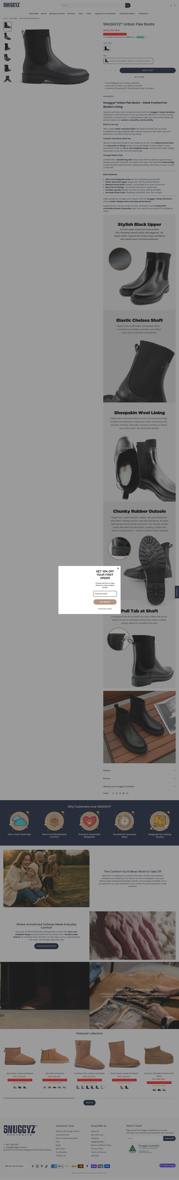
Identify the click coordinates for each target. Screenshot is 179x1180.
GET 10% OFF (105, 602)
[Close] (118, 568)
